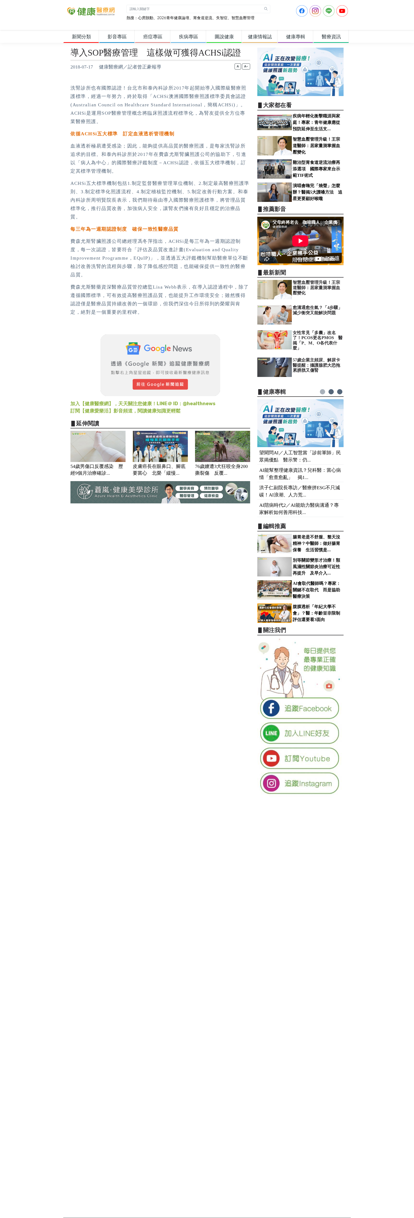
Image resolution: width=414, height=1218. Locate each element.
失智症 (222, 18)
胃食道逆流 (202, 18)
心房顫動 (145, 18)
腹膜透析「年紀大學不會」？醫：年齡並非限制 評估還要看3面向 (319, 613)
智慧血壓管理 (242, 18)
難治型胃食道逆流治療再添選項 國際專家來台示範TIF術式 (316, 169)
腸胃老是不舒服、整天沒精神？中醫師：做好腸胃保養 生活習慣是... (316, 543)
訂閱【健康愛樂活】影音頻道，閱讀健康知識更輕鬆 (125, 411)
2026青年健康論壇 (173, 18)
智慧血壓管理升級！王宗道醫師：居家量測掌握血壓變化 (316, 145)
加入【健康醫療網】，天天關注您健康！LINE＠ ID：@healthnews (142, 403)
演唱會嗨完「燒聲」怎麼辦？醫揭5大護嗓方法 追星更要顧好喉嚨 (317, 192)
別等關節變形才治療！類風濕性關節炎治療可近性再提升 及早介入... (316, 566)
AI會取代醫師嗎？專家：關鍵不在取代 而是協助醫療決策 (317, 590)
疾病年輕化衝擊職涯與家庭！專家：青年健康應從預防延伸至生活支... (316, 122)
